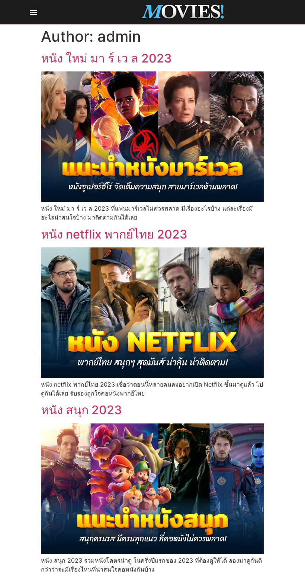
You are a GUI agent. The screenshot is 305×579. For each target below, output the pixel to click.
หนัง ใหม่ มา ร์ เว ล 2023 (106, 58)
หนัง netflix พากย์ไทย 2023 (114, 234)
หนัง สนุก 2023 (81, 410)
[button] (34, 12)
